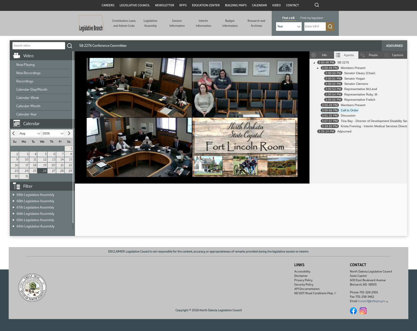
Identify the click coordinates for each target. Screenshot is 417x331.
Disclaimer (301, 276)
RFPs (183, 5)
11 (35, 159)
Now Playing (25, 65)
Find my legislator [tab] (311, 18)
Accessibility (302, 271)
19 (44, 165)
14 (62, 159)
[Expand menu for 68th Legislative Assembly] (13, 199)
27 (53, 171)
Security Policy (303, 284)
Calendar (259, 5)
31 (26, 176)
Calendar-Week (27, 98)
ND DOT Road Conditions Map (313, 293)
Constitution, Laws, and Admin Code (124, 23)
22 (70, 165)
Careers (108, 5)
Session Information (177, 23)
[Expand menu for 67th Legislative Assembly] (13, 206)
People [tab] (373, 55)
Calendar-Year (26, 114)
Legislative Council (135, 5)
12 (44, 159)
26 (44, 171)
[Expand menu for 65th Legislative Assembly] (13, 218)
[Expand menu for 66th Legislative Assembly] (13, 212)
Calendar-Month (28, 106)
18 (34, 165)
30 (16, 176)
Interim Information (203, 23)
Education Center (206, 5)
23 (16, 171)
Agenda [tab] (349, 55)
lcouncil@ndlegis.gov (371, 301)
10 (26, 159)
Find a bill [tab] (288, 18)
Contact (292, 5)
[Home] (91, 23)
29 (70, 171)
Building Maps (236, 5)
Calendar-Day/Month (31, 89)
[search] (69, 45)
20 (53, 165)
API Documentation (306, 289)
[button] (44, 121)
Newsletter (164, 5)
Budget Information (230, 23)
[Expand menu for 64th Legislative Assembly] (13, 225)
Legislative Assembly (150, 23)
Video (276, 5)
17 (27, 165)
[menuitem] (42, 65)
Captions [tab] (397, 55)
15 (70, 159)
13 (53, 159)
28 (62, 171)
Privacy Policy (303, 280)
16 (16, 165)
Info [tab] (324, 55)
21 (62, 165)
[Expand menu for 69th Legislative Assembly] (13, 193)
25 (34, 171)
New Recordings (28, 73)
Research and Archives (256, 23)
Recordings (24, 81)
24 (26, 171)
